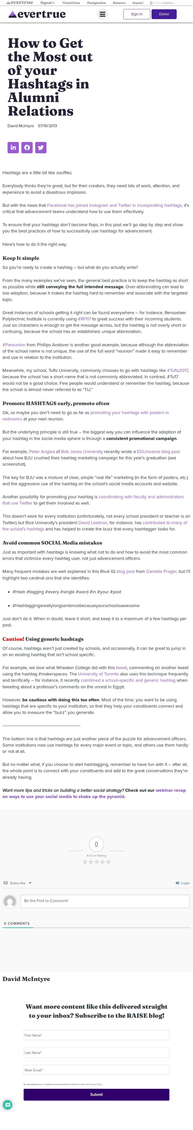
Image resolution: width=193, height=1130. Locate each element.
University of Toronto (98, 674)
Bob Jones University (82, 451)
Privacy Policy (96, 1084)
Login (185, 883)
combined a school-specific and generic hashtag (128, 680)
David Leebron (92, 522)
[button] (13, 147)
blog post (126, 571)
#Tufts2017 (177, 370)
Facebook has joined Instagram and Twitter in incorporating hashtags (114, 205)
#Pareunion (14, 345)
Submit (96, 1094)
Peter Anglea (42, 451)
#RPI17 (84, 319)
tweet (121, 667)
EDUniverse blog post (158, 451)
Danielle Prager (161, 571)
